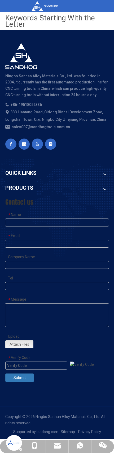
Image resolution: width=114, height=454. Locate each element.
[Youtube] (37, 144)
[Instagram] (50, 144)
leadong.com (47, 432)
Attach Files (19, 344)
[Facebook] (10, 144)
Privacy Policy (89, 432)
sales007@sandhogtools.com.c (39, 127)
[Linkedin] (24, 144)
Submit (20, 378)
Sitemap (68, 432)
